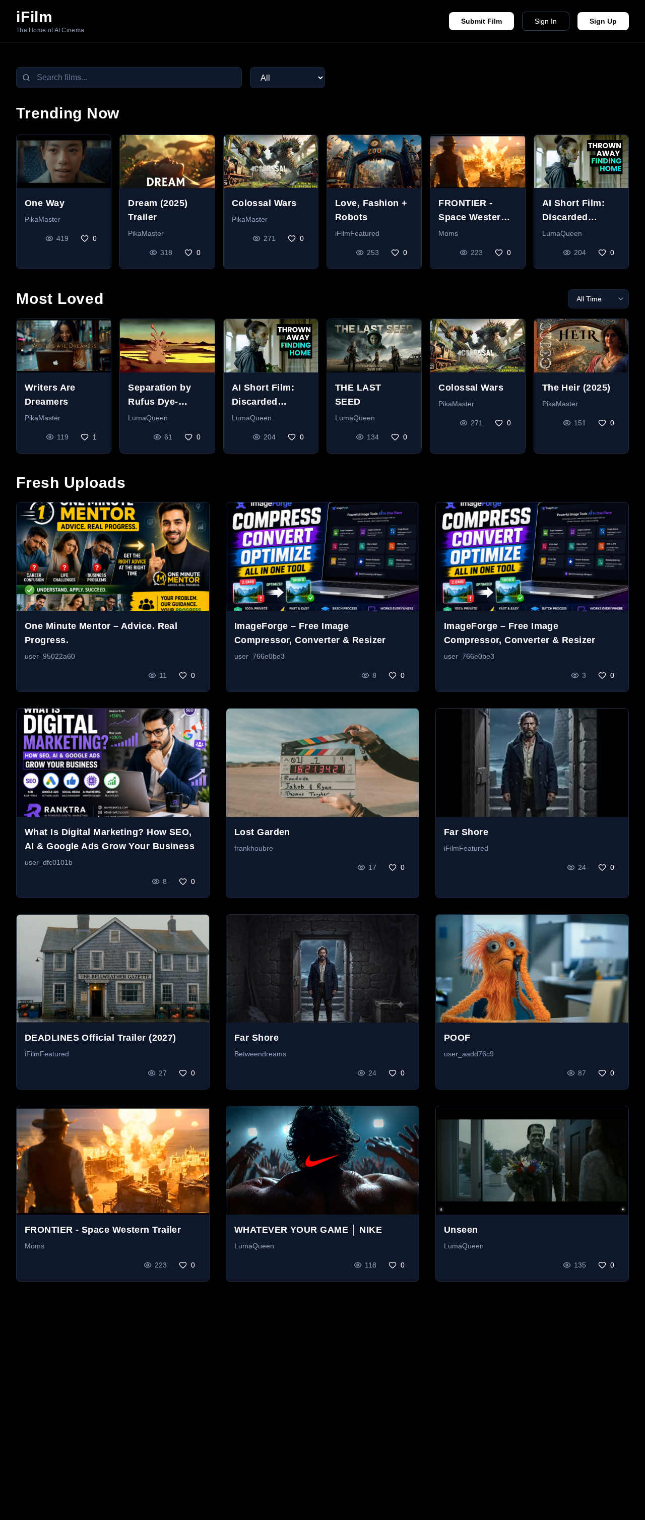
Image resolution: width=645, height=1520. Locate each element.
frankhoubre (253, 848)
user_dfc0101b (49, 862)
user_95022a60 (50, 656)
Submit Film (481, 21)
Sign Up (603, 21)
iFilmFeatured (357, 233)
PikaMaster (42, 219)
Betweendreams (260, 1054)
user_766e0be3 (259, 656)
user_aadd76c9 (469, 1054)
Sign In (546, 21)
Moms (448, 233)
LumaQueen (562, 233)
